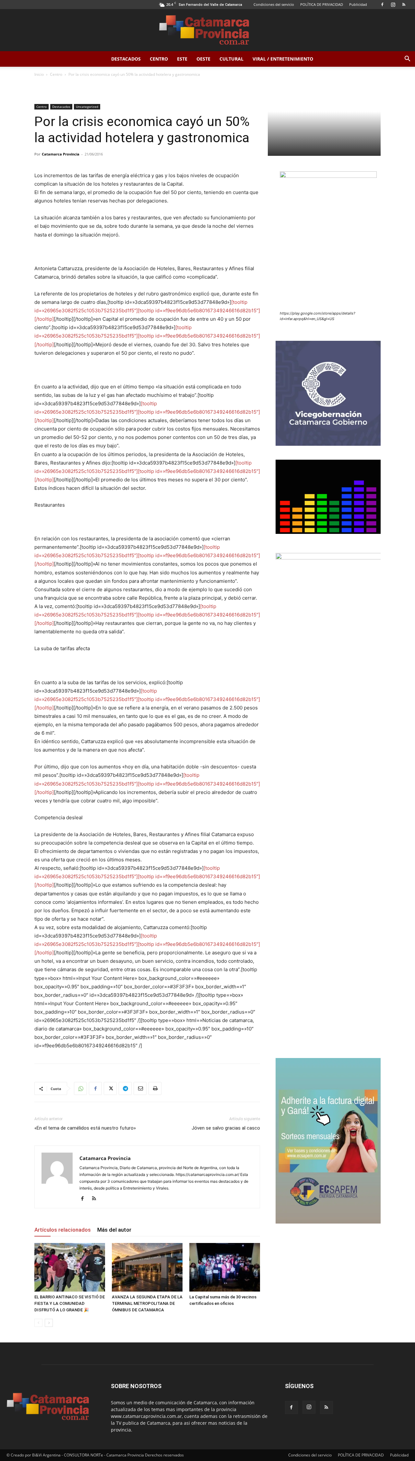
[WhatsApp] (80, 1088)
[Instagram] (393, 4)
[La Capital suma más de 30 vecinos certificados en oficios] (224, 1267)
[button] (407, 59)
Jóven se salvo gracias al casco (226, 1128)
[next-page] (49, 1323)
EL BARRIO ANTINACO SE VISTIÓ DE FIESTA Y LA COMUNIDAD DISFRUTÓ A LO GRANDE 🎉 (69, 1303)
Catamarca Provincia (60, 154)
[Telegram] (125, 1088)
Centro (159, 59)
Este (182, 59)
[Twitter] (110, 1088)
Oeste (203, 59)
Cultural (231, 59)
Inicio (39, 74)
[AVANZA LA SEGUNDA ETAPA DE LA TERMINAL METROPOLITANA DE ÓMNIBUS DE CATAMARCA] (147, 1267)
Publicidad (358, 4)
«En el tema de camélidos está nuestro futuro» (85, 1128)
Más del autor (114, 1229)
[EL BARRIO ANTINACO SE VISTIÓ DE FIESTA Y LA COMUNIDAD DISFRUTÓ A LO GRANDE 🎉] (69, 1267)
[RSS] (404, 4)
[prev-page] (38, 1323)
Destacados (126, 59)
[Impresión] (154, 1088)
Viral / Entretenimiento (283, 59)
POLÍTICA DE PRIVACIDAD (321, 4)
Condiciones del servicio (274, 4)
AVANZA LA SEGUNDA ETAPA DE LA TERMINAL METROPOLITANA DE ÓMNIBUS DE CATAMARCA (147, 1303)
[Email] (140, 1088)
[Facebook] (382, 4)
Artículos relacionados (62, 1229)
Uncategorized (87, 106)
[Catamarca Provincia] (207, 30)
